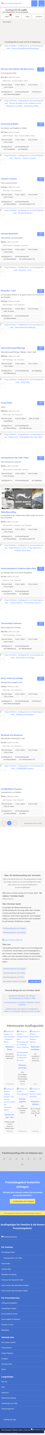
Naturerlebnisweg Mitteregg (13, 348)
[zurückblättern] (6, 56)
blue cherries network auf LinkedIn (14, 981)
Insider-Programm (7, 1353)
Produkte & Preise (7, 1324)
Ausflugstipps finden (8, 1252)
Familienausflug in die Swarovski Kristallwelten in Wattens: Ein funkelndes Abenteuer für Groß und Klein (22, 1010)
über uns (4, 1382)
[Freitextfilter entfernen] (34, 3)
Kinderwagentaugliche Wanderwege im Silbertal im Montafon (22, 1067)
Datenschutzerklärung (8, 1398)
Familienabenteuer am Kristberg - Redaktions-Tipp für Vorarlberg (22, 1004)
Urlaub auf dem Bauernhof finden (12, 1280)
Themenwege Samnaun (11, 623)
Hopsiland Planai (10, 1048)
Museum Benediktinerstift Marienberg (17, 69)
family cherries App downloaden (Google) (15, 1285)
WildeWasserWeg (8, 512)
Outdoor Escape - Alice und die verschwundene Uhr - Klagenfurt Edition (9, 1116)
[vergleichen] (3, 52)
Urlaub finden (5, 1263)
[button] (3, 823)
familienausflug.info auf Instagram (14, 928)
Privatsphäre (9, 1213)
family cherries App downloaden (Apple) (14, 1291)
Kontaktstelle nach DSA (9, 1403)
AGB (3, 1387)
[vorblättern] (39, 56)
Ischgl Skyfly (6, 403)
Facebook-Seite (6, 1364)
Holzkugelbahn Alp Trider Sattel (14, 458)
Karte (17, 17)
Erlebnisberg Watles (9, 124)
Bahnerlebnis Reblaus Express (35, 1048)
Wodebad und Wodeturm (12, 735)
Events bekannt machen (9, 1314)
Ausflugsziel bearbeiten (9, 1303)
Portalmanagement (7, 1409)
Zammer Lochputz (9, 179)
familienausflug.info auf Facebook (14, 932)
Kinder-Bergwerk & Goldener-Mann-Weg (18, 568)
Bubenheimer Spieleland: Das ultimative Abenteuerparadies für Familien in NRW (22, 997)
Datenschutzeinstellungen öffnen (28, 1213)
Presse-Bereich (6, 1348)
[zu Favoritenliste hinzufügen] (3, 47)
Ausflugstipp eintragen (8, 1308)
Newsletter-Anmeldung (8, 1274)
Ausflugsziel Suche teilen (33, 823)
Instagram (4, 1359)
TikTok (3, 1369)
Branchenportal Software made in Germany (15, 1430)
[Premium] (40, 1027)
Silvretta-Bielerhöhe (9, 234)
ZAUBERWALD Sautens (11, 789)
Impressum (5, 1392)
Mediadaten (5, 1330)
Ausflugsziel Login (9, 1419)
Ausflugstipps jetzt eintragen (23, 1201)
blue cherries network (8, 1342)
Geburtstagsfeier (22, 1100)
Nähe (27, 17)
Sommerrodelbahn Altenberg (35, 1103)
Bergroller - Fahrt (8, 291)
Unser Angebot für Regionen (10, 1319)
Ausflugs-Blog (6, 1269)
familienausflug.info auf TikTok (13, 977)
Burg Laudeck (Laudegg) (12, 678)
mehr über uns (35, 981)
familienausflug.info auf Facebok (14, 973)
